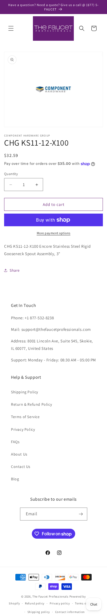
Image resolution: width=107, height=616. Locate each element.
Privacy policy (60, 603)
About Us (19, 454)
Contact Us (20, 466)
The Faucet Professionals (50, 596)
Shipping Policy (24, 391)
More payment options (54, 233)
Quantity (11, 173)
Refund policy (34, 603)
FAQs (15, 441)
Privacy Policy (23, 429)
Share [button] (15, 270)
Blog (15, 478)
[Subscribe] (81, 514)
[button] (11, 28)
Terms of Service (25, 416)
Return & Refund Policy (31, 404)
